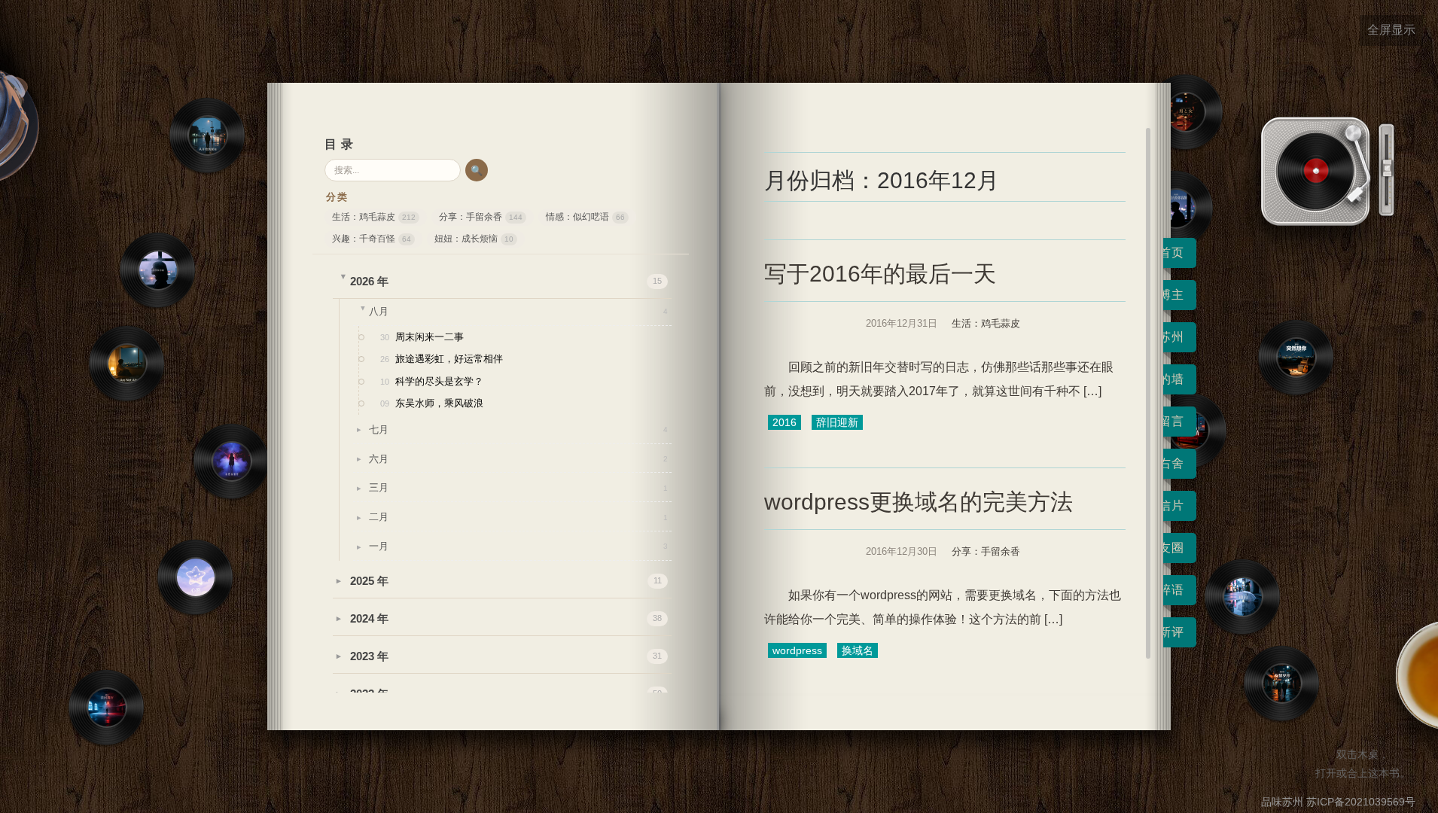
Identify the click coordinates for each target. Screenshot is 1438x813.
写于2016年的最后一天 (880, 273)
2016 (784, 422)
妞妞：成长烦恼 (473, 238)
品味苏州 (1282, 802)
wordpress (797, 650)
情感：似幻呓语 (585, 217)
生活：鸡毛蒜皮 (374, 217)
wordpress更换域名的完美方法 (918, 501)
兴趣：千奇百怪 (371, 238)
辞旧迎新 (837, 422)
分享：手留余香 (480, 217)
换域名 (857, 650)
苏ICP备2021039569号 (1360, 802)
